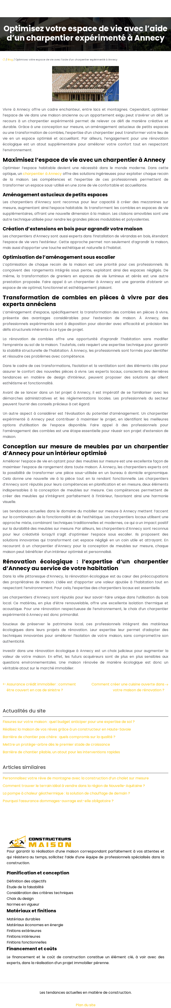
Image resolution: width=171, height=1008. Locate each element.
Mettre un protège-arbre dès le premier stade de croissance (56, 744)
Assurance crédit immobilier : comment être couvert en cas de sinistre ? (41, 687)
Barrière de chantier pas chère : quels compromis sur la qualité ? (59, 736)
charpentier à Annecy (42, 173)
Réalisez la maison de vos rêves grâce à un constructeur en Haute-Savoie (67, 729)
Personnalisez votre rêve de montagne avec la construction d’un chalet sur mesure (76, 778)
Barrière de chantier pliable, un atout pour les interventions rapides (61, 752)
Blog (10, 59)
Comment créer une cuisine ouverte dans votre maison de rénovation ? (128, 687)
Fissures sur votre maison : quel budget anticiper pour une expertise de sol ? (69, 721)
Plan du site (86, 1005)
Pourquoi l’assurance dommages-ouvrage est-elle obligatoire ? (58, 800)
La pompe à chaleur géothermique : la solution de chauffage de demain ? (66, 793)
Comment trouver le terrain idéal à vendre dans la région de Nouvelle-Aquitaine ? (74, 785)
